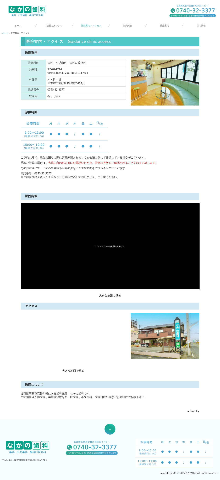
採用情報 (201, 25)
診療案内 (164, 25)
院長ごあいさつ (54, 25)
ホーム (17, 25)
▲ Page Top (193, 411)
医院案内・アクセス (91, 25)
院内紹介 (127, 25)
